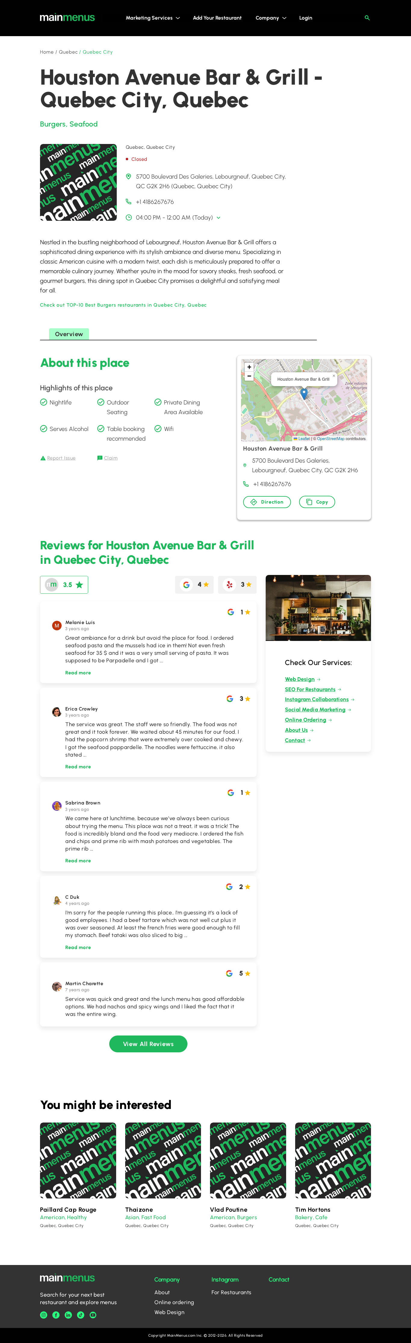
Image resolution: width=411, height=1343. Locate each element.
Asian (132, 1217)
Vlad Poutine (228, 1209)
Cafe (321, 1217)
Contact (295, 740)
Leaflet (303, 438)
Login (305, 18)
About (162, 1292)
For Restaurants (232, 1292)
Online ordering (174, 1302)
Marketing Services (149, 18)
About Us (296, 730)
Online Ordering (305, 720)
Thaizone (139, 1209)
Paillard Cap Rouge (68, 1209)
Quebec (68, 52)
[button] (304, 394)
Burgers (53, 124)
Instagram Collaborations (317, 699)
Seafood (84, 124)
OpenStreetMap (331, 438)
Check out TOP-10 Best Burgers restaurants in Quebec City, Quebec (123, 305)
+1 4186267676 (155, 201)
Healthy (77, 1217)
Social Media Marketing (315, 709)
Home (47, 52)
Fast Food (153, 1217)
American (52, 1217)
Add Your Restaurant (217, 18)
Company (267, 18)
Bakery (304, 1217)
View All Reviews (148, 1044)
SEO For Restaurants (310, 689)
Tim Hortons (313, 1209)
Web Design (300, 679)
